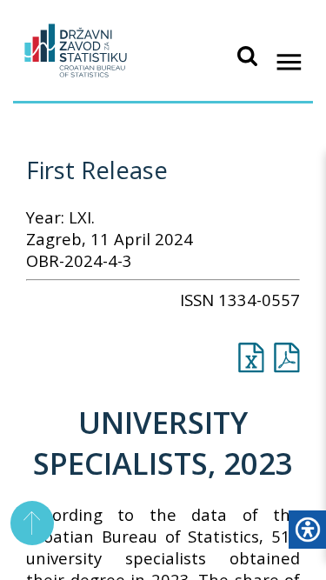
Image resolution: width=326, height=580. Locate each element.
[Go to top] (32, 523)
